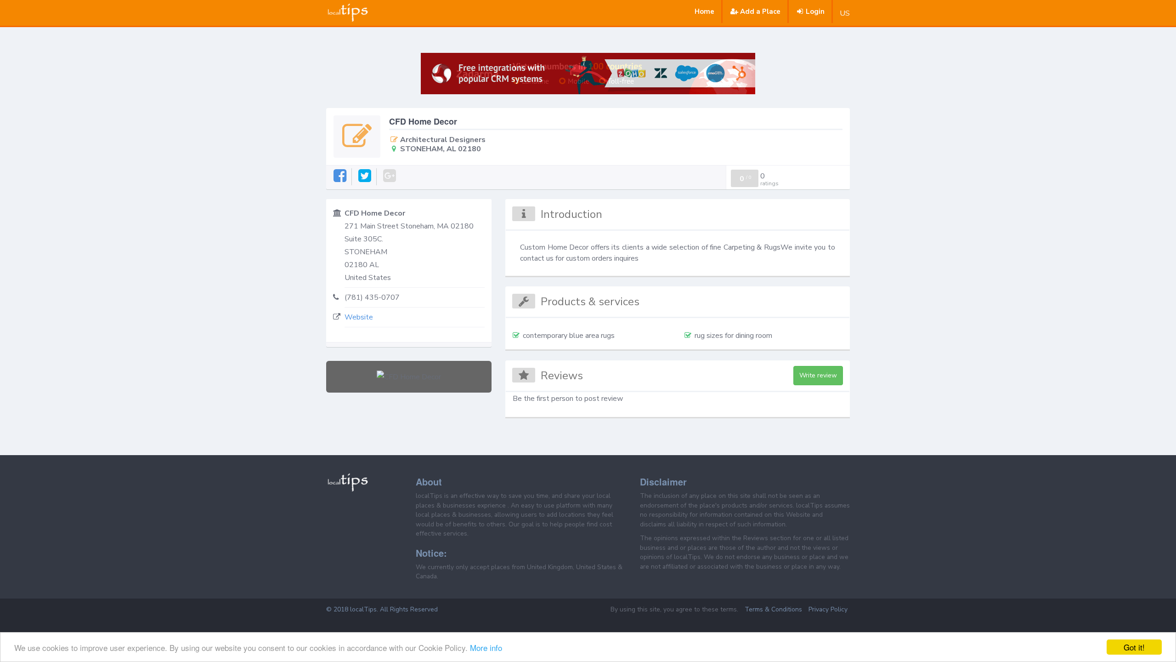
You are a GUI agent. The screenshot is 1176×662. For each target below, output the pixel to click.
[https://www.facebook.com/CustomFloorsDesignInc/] (341, 176)
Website (359, 317)
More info (486, 647)
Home (704, 11)
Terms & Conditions (773, 609)
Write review (818, 375)
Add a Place (760, 11)
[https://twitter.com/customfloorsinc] (365, 176)
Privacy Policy (828, 609)
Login (815, 11)
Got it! (1134, 647)
